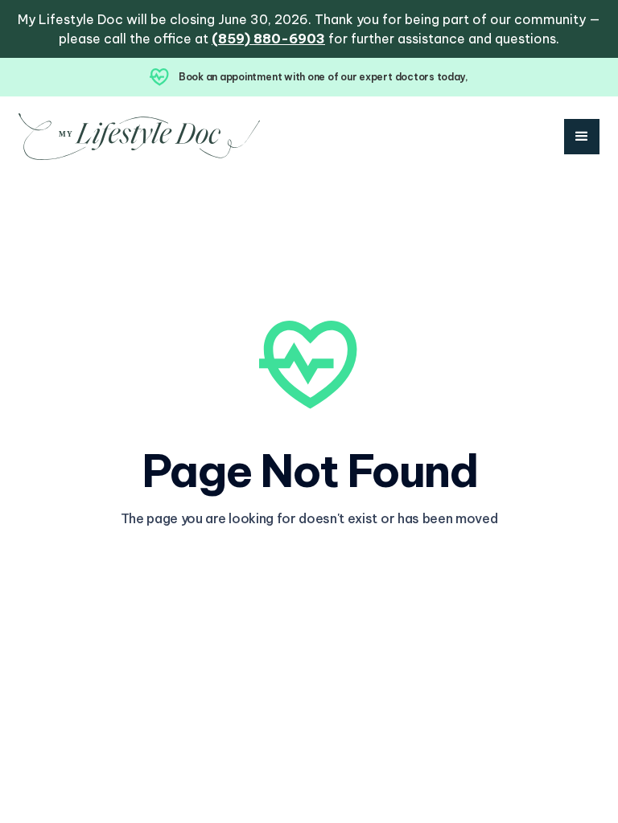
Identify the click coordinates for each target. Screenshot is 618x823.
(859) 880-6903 (268, 39)
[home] (139, 136)
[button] (581, 136)
